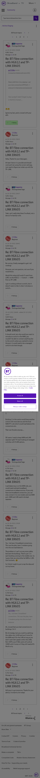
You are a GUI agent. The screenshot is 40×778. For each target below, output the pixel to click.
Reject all (20, 401)
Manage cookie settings (20, 406)
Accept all (20, 395)
